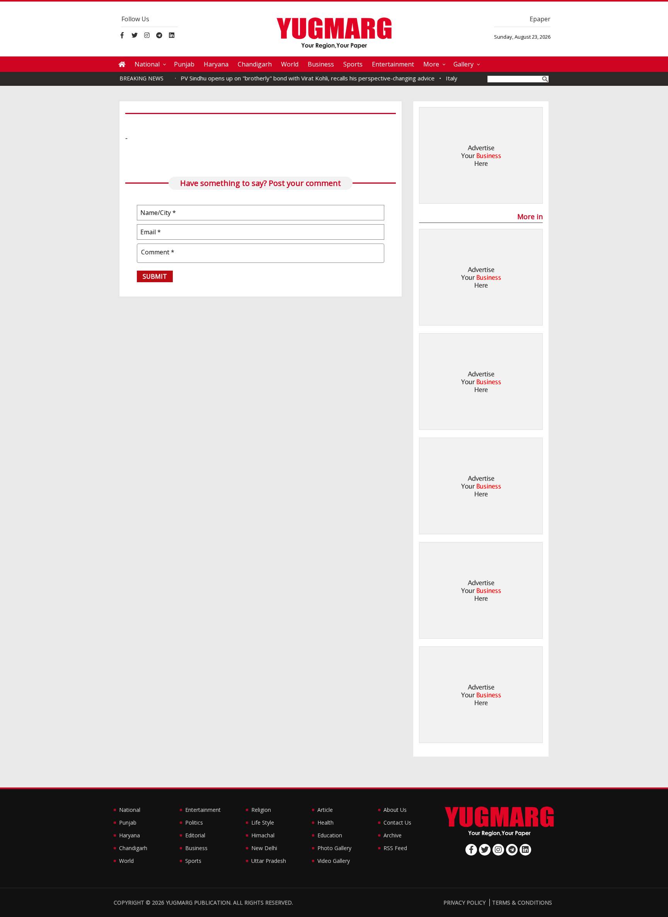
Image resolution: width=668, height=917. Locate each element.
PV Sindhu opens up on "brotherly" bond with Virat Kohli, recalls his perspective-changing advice (296, 78)
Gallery (463, 64)
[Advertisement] (480, 155)
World (289, 64)
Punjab (184, 64)
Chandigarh (255, 64)
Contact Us (397, 822)
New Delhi (264, 848)
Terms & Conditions (522, 902)
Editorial (195, 835)
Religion (261, 809)
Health (325, 822)
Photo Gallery (334, 848)
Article (325, 809)
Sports (353, 64)
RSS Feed (395, 848)
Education (329, 835)
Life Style (262, 822)
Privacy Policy (464, 902)
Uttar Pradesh (268, 860)
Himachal (262, 835)
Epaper (540, 19)
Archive (392, 835)
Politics (194, 822)
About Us (395, 809)
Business (321, 64)
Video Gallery (333, 860)
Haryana (216, 64)
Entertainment (393, 64)
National (147, 64)
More (431, 64)
